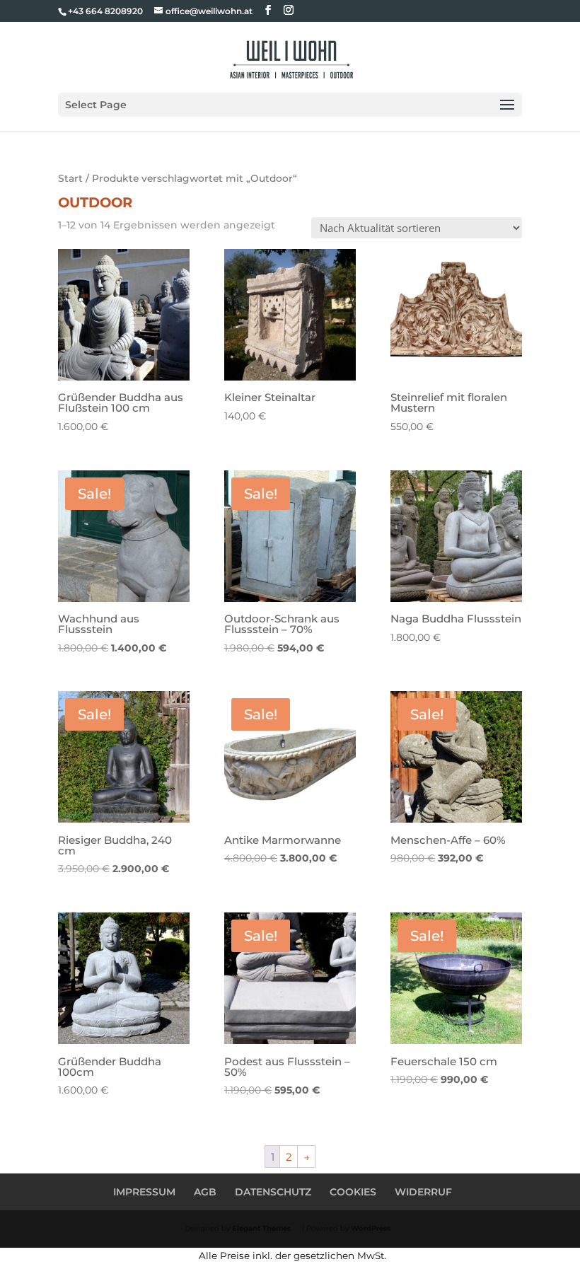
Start (70, 178)
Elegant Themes (261, 1228)
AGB (205, 1191)
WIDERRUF (423, 1191)
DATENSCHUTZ (273, 1191)
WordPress (370, 1228)
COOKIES (353, 1191)
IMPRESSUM (144, 1191)
